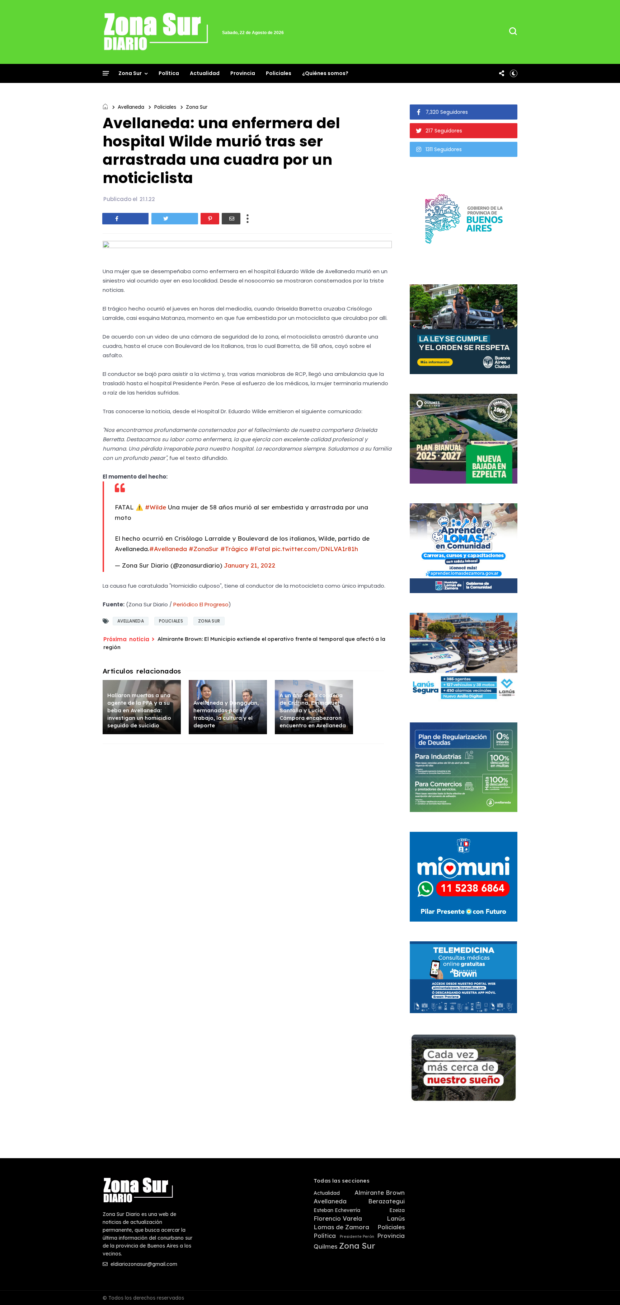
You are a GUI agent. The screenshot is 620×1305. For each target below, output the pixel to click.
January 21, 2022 (249, 565)
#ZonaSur (204, 549)
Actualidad (205, 73)
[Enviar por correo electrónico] (231, 218)
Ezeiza (397, 1210)
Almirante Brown (379, 1192)
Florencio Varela (338, 1218)
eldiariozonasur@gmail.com (143, 1264)
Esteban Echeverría (337, 1210)
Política (169, 73)
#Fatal (260, 549)
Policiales (278, 73)
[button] (513, 73)
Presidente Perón (357, 1236)
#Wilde (155, 507)
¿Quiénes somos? (325, 73)
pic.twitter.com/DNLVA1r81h (315, 549)
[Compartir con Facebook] (125, 218)
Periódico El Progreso (201, 604)
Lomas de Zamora (341, 1227)
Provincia (242, 73)
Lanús (396, 1218)
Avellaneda (131, 107)
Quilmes (325, 1246)
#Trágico (234, 549)
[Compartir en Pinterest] (210, 218)
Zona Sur (130, 73)
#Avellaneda (168, 549)
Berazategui (386, 1201)
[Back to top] (602, 1287)
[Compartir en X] (174, 218)
